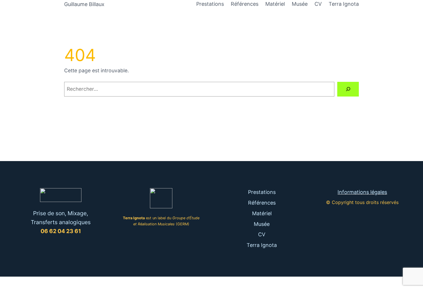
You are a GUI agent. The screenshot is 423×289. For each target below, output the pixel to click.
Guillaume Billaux (84, 4)
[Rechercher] (348, 89)
